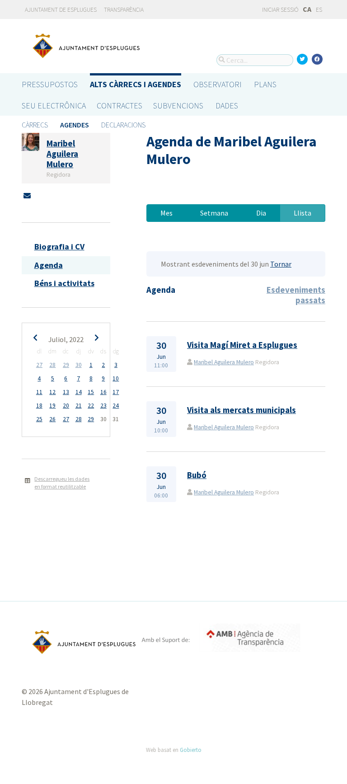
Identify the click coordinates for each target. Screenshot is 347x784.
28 (52, 365)
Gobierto (191, 749)
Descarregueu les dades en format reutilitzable (61, 482)
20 (66, 405)
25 (39, 419)
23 (103, 405)
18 (39, 405)
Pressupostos (50, 84)
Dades (227, 105)
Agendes (74, 124)
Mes (166, 212)
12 (52, 392)
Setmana (214, 212)
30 (78, 365)
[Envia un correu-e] (27, 195)
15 (91, 392)
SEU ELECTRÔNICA (54, 105)
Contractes (119, 105)
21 (78, 405)
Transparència (124, 10)
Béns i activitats (64, 283)
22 (91, 405)
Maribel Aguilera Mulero (224, 362)
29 (66, 365)
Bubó (196, 475)
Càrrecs (35, 124)
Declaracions (123, 124)
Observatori (217, 84)
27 (39, 365)
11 (39, 392)
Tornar (280, 263)
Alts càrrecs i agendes (135, 84)
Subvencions (178, 105)
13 (66, 392)
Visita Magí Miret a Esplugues (242, 345)
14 (78, 392)
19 (52, 405)
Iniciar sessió (280, 10)
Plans (265, 84)
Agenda (48, 265)
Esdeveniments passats (296, 295)
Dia (261, 212)
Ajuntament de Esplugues (61, 10)
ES (319, 10)
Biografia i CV (59, 246)
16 (103, 392)
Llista (302, 212)
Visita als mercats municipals (241, 410)
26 (52, 419)
